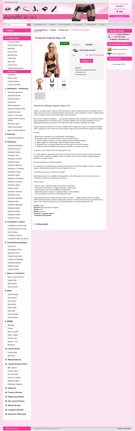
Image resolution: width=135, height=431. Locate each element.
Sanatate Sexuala (14, 112)
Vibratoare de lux (14, 218)
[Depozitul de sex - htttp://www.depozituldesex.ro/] (55, 13)
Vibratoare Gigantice (15, 198)
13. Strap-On (10, 388)
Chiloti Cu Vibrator (14, 378)
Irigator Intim (12, 280)
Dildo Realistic (13, 294)
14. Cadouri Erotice (13, 392)
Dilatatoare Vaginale (15, 384)
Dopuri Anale (12, 352)
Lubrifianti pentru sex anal (17, 229)
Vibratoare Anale (14, 162)
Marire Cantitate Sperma (16, 130)
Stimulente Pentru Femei (16, 109)
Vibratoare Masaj (14, 185)
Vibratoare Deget (14, 208)
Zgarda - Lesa (13, 341)
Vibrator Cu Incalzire (15, 182)
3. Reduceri (10, 134)
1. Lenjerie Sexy (12, 38)
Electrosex (11, 345)
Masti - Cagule (13, 335)
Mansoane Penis (14, 253)
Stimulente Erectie (14, 96)
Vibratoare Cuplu (14, 195)
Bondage (11, 325)
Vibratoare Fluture (14, 215)
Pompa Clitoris (13, 371)
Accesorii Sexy (13, 374)
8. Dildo (8, 291)
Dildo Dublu (12, 304)
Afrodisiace (12, 102)
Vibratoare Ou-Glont (15, 159)
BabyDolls (11, 48)
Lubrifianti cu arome (15, 235)
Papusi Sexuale (13, 269)
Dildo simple (12, 308)
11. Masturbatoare (13, 360)
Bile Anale (11, 356)
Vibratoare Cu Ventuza (16, 169)
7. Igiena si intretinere (15, 273)
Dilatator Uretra (13, 266)
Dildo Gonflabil (13, 314)
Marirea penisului (14, 105)
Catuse (10, 328)
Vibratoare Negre (14, 175)
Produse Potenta (14, 99)
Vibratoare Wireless (15, 165)
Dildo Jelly (11, 311)
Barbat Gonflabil (13, 381)
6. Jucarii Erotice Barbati (16, 242)
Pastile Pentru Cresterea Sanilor (16, 119)
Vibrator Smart (13, 188)
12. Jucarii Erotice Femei (16, 364)
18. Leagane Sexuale (14, 410)
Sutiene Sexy (12, 78)
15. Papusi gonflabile (14, 397)
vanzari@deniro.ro (123, 34)
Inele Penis (12, 246)
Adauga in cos (86, 61)
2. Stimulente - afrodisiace (16, 88)
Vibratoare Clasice (14, 172)
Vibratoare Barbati (14, 263)
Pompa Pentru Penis (15, 256)
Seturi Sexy (12, 71)
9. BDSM (9, 321)
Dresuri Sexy (12, 52)
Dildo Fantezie (13, 317)
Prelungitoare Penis (15, 250)
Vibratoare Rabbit (14, 152)
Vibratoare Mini (13, 201)
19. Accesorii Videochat (15, 414)
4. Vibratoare (10, 142)
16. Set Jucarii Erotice (15, 401)
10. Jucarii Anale (12, 349)
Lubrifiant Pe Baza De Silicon (18, 239)
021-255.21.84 (120, 37)
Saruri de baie (13, 287)
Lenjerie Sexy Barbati (15, 259)
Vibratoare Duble (14, 211)
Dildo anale (12, 301)
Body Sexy (11, 62)
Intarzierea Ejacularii (15, 92)
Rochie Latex (12, 338)
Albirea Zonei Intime (15, 127)
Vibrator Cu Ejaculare (124, 428)
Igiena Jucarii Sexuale (16, 277)
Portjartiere (12, 75)
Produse (53, 30)
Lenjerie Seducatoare (15, 68)
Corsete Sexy (12, 65)
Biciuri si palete (13, 332)
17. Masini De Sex (13, 405)
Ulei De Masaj (13, 232)
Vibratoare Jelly (13, 155)
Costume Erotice (14, 42)
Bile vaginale (12, 368)
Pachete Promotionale (16, 138)
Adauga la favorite (11, 2)
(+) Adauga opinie (41, 224)
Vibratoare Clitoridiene (16, 178)
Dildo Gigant (12, 298)
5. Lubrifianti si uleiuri (15, 222)
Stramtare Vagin (13, 124)
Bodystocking (12, 55)
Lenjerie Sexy (64, 30)
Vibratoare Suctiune (15, 192)
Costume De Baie (14, 85)
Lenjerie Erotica (13, 81)
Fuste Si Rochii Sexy (15, 45)
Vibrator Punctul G (14, 149)
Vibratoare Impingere (15, 205)
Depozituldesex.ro (41, 30)
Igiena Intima (12, 283)
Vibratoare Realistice (15, 146)
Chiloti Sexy (12, 58)
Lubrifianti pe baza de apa (17, 225)
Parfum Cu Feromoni (15, 115)
